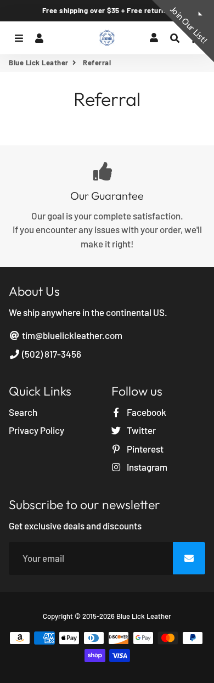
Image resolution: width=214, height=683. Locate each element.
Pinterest (144, 448)
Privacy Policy (36, 430)
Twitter (140, 430)
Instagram (146, 466)
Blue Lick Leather (39, 62)
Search (23, 412)
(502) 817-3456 (50, 353)
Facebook (145, 412)
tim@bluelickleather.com (71, 335)
